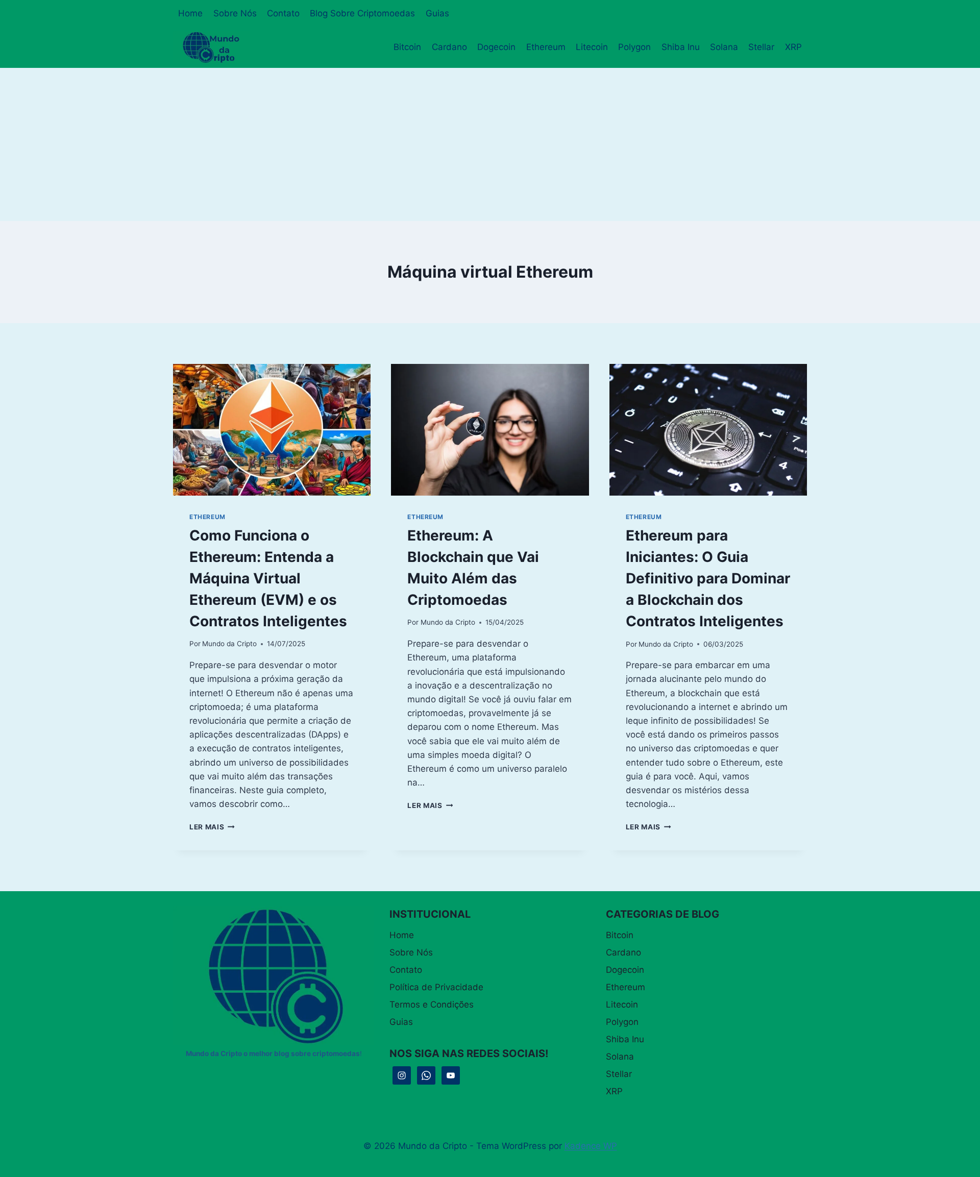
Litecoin (592, 47)
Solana (724, 47)
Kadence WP (591, 1146)
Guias (437, 13)
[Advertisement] (490, 144)
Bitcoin (407, 47)
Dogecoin (496, 47)
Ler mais (212, 827)
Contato (283, 13)
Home (190, 13)
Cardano (449, 47)
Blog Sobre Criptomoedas (362, 13)
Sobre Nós (235, 13)
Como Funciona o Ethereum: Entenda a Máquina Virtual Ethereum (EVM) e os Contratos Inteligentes (268, 578)
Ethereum (546, 47)
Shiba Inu (681, 47)
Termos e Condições (431, 1004)
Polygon (634, 47)
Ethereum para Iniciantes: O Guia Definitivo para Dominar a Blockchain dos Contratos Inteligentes (708, 578)
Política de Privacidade (436, 987)
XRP (793, 47)
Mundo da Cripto (229, 644)
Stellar (761, 47)
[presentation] (272, 430)
